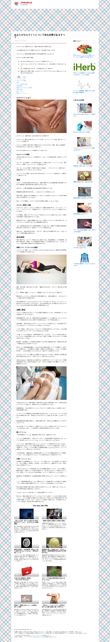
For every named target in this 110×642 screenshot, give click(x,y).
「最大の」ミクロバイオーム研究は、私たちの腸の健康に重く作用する (54, 606)
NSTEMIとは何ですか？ (80, 247)
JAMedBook (26, 2)
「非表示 (24, 77)
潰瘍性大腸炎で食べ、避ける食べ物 (82, 182)
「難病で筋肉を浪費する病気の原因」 (54, 521)
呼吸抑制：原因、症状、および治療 (82, 166)
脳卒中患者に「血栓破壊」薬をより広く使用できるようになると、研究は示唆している (26, 551)
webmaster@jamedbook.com (35, 636)
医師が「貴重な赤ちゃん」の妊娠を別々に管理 (25, 606)
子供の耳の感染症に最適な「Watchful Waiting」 (22, 579)
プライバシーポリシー (36, 635)
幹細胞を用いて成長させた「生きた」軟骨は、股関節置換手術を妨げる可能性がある (54, 551)
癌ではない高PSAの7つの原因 (81, 132)
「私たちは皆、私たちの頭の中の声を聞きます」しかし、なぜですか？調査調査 (26, 522)
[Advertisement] (55, 19)
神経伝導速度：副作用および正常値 (82, 198)
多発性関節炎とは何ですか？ (81, 214)
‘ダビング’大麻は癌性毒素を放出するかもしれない (53, 579)
